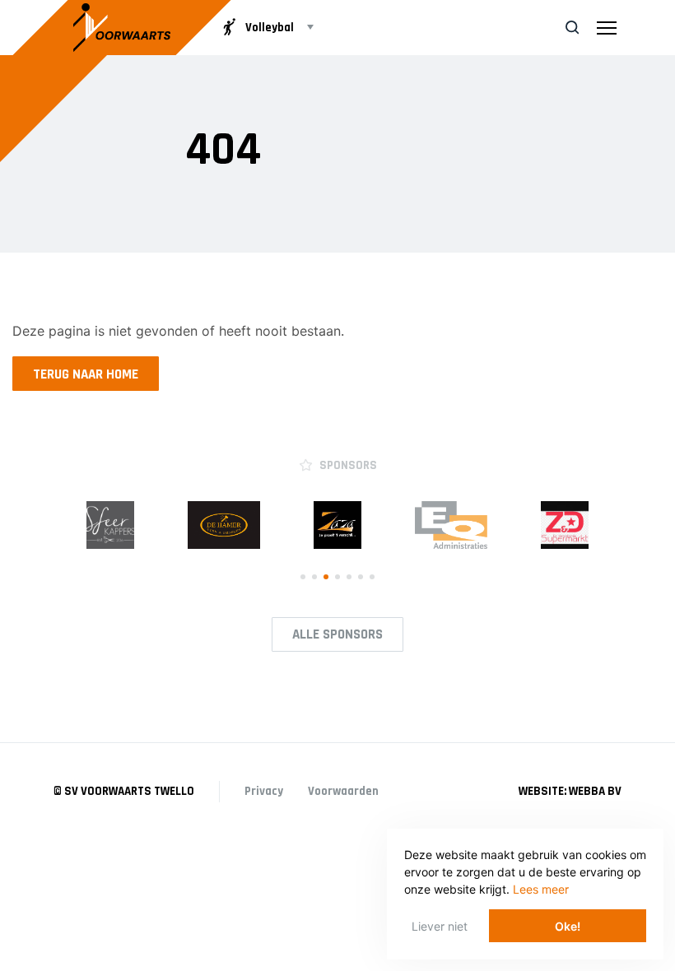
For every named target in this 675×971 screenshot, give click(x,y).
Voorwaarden (343, 791)
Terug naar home (85, 374)
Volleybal (269, 27)
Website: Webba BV (570, 791)
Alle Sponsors (337, 634)
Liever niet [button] (440, 926)
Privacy (263, 791)
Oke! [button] (567, 926)
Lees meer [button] (541, 889)
